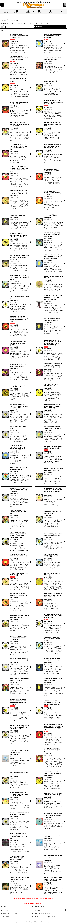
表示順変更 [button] (39, 27)
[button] (2, 5)
